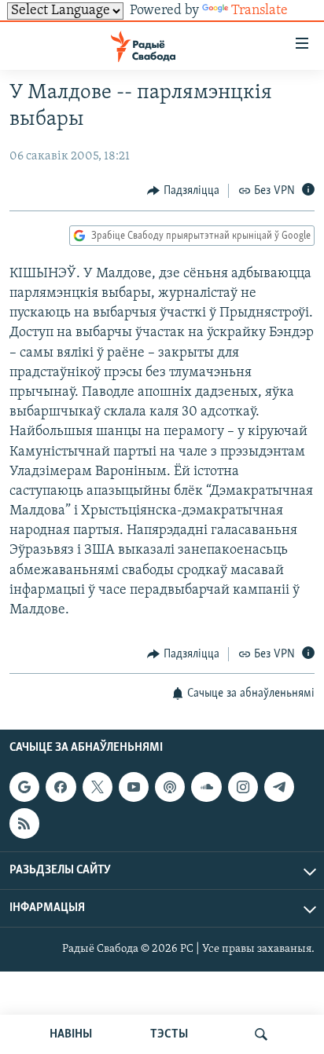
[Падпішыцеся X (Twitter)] (97, 787)
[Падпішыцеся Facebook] (60, 787)
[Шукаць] (261, 1034)
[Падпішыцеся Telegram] (279, 787)
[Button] (183, 191)
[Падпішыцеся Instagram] (243, 787)
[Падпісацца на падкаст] (170, 787)
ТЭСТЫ (169, 1034)
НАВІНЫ (71, 1034)
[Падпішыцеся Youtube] (134, 787)
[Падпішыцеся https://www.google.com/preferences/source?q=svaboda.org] (24, 787)
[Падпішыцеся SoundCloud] (206, 787)
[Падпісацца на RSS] (24, 823)
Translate (259, 11)
